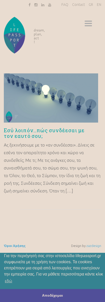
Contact (78, 5)
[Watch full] (51, 98)
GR (91, 5)
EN (99, 5)
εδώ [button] (8, 281)
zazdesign (93, 245)
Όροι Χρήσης (14, 245)
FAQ (64, 5)
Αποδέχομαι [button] (52, 295)
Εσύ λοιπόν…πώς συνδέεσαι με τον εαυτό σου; (44, 133)
